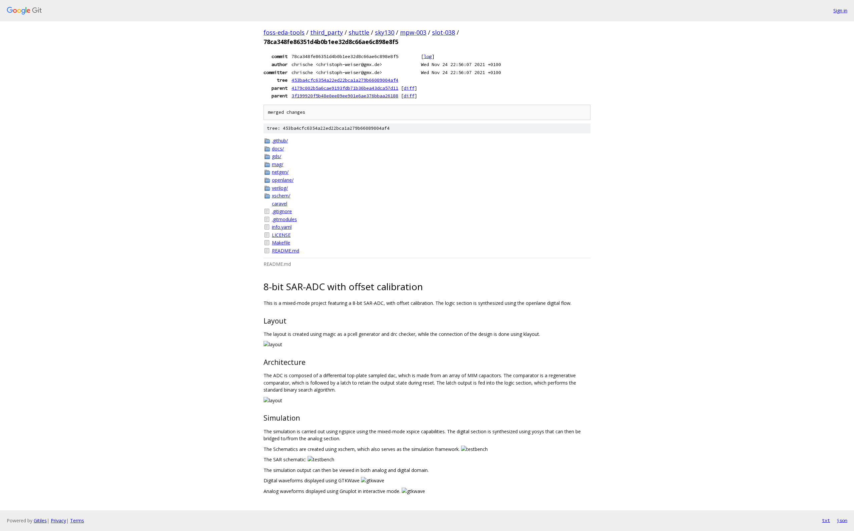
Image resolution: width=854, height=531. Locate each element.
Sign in (840, 10)
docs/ (278, 148)
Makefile (281, 242)
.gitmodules (284, 219)
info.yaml (282, 227)
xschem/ (281, 195)
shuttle (359, 32)
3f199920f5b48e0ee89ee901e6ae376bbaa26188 (345, 96)
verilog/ (280, 188)
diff (409, 88)
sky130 (384, 32)
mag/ (277, 164)
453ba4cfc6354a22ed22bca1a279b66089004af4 (345, 80)
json (842, 520)
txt (826, 520)
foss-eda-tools (284, 32)
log (428, 56)
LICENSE (281, 235)
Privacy (58, 520)
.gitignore (282, 211)
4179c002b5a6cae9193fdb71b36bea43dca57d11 (345, 88)
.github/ (280, 140)
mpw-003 (413, 32)
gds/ (276, 156)
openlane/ (283, 180)
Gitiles (40, 520)
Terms (77, 520)
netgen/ (280, 172)
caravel (279, 203)
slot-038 (443, 32)
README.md (285, 250)
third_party (326, 32)
